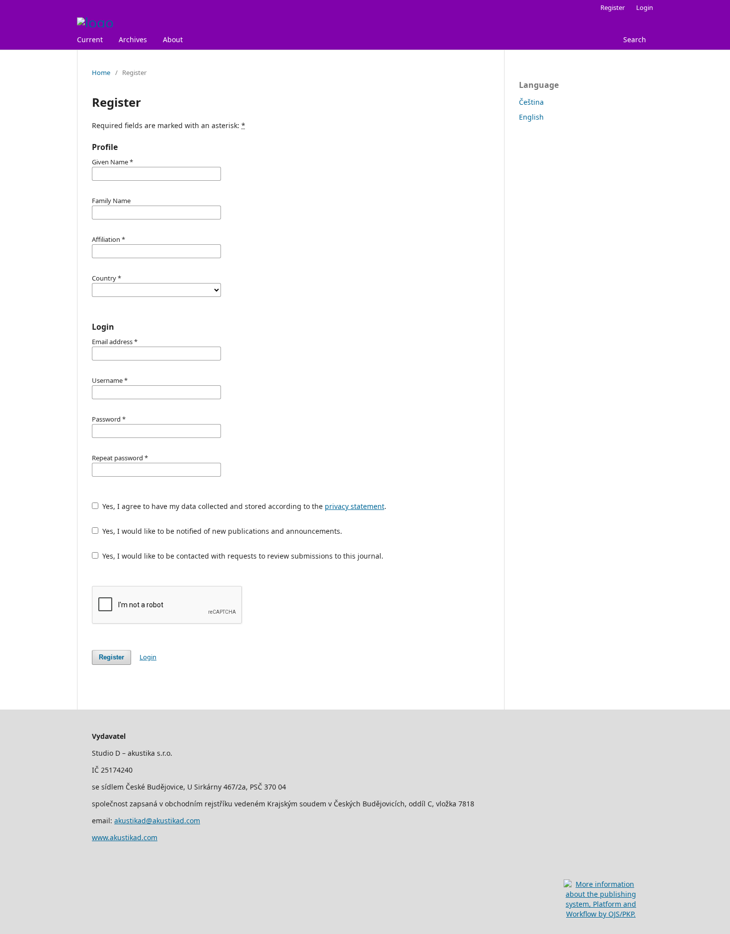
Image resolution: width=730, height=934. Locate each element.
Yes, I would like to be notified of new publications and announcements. (221, 531)
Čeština (531, 102)
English (531, 117)
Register (612, 7)
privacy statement (354, 506)
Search (634, 39)
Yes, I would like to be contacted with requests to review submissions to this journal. (241, 556)
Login (644, 7)
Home (101, 72)
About (173, 39)
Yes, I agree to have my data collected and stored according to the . (243, 506)
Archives (133, 39)
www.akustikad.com (124, 837)
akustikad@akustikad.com (157, 820)
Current (90, 39)
